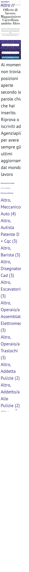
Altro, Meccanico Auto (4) (11, 207)
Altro (5, 5)
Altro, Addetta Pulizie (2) (10, 371)
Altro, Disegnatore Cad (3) (12, 268)
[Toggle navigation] (19, 1)
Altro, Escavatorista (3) (13, 289)
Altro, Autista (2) (7, 419)
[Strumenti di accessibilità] (16, 410)
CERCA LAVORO (10, 57)
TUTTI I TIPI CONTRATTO (5, 188)
